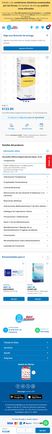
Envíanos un (45, 329)
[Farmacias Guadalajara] (17, 27)
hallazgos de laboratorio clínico (18, 211)
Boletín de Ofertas (26, 364)
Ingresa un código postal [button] (19, 117)
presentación (9, 235)
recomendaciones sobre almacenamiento (22, 240)
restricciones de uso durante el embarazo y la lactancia (24, 194)
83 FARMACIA (15, 331)
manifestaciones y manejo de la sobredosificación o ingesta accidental (20, 228)
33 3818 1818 (13, 330)
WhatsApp (45, 331)
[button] (31, 27)
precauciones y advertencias (16, 216)
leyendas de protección (14, 246)
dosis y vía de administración (16, 222)
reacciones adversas (12, 201)
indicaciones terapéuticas (15, 177)
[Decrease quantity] (19, 430)
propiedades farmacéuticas (15, 182)
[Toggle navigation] (3, 27)
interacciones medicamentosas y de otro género (25, 206)
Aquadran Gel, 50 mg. (10, 291)
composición (9, 160)
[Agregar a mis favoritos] (23, 263)
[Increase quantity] (32, 430)
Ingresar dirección (26, 48)
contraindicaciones (12, 187)
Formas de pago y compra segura (25, 419)
